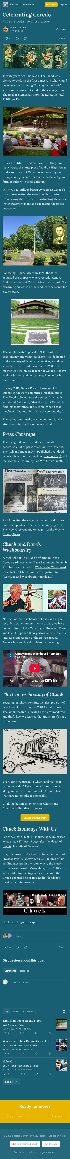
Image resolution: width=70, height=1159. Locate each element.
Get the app (51, 1143)
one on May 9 (53, 456)
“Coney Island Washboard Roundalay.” (28, 577)
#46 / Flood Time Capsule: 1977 (21, 1045)
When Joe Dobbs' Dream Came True (27, 1041)
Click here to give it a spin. (20, 922)
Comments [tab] (10, 970)
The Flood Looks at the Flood (22, 1021)
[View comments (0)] (17, 38)
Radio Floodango (49, 878)
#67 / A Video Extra (13, 1025)
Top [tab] (6, 1011)
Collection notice (58, 1135)
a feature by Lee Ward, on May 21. (40, 461)
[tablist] (17, 971)
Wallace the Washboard (50, 567)
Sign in (63, 4)
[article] (35, 1027)
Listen (63, 29)
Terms (43, 1135)
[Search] (64, 1011)
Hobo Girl (9, 1061)
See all (9, 1081)
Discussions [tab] (27, 1011)
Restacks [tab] (24, 970)
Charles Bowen (18, 28)
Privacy (34, 1135)
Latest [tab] (15, 1011)
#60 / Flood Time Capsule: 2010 (21, 1065)
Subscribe (51, 4)
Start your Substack (26, 1143)
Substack (19, 1152)
